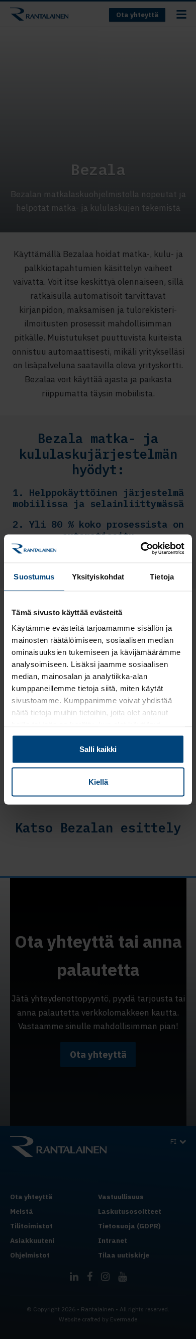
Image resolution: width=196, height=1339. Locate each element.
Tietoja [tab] (162, 576)
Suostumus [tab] (34, 576)
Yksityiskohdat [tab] (98, 576)
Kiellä (98, 782)
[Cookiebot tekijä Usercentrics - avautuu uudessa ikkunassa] (140, 548)
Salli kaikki (98, 748)
